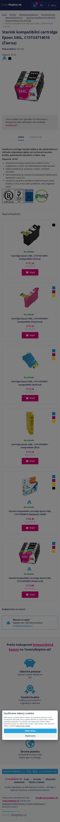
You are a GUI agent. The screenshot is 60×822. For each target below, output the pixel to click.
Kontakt (37, 779)
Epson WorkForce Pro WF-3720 (18, 20)
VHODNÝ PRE (35, 137)
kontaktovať (11, 125)
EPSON (13, 14)
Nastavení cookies (10, 806)
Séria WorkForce (48, 14)
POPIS (21, 137)
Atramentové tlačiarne (28, 14)
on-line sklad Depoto (36, 803)
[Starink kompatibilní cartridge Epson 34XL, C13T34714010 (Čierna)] (30, 86)
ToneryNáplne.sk (10, 800)
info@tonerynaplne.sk (47, 797)
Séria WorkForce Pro (14, 17)
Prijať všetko (30, 731)
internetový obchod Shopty (13, 803)
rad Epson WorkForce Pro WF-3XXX (40, 17)
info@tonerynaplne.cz (23, 625)
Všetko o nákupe (37, 782)
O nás (26, 779)
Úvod (4, 14)
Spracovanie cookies (23, 726)
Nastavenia (30, 736)
